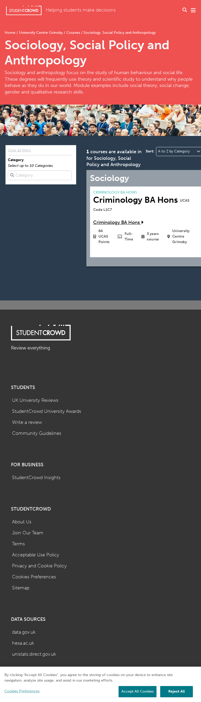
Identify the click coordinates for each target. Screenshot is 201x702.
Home (10, 32)
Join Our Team (27, 533)
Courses (73, 32)
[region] (100, 684)
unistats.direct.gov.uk (34, 654)
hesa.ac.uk (23, 643)
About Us (21, 522)
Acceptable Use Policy (35, 555)
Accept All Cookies (137, 691)
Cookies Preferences (34, 577)
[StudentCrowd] (23, 10)
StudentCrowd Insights (36, 477)
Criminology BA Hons (117, 222)
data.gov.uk (24, 632)
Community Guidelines (36, 433)
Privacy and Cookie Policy (39, 566)
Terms (18, 544)
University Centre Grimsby (41, 32)
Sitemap (20, 588)
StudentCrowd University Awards (46, 411)
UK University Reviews (35, 400)
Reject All (176, 691)
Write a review (27, 422)
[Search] (184, 10)
